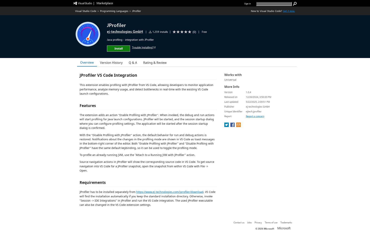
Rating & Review (155, 63)
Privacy (258, 222)
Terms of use (271, 222)
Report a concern (255, 116)
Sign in (247, 3)
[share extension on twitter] (227, 126)
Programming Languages (114, 11)
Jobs (249, 222)
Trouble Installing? (142, 47)
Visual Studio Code (85, 11)
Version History (111, 63)
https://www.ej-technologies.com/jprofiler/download (170, 192)
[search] (295, 4)
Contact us (239, 222)
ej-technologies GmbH (125, 31)
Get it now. (289, 11)
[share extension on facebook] (233, 126)
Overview (87, 62)
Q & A (133, 63)
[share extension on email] (238, 126)
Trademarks (286, 222)
